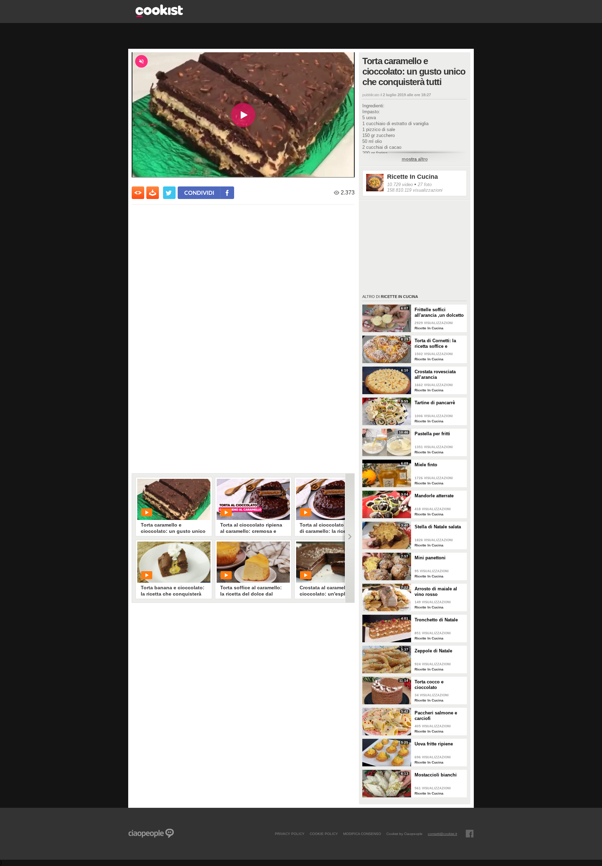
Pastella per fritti (432, 433)
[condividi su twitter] (169, 192)
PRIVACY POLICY (289, 833)
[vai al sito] (159, 15)
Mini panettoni (430, 557)
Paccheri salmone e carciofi (436, 715)
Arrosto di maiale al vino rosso (436, 591)
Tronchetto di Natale (436, 619)
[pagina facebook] (469, 833)
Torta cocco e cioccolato (429, 684)
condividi (199, 192)
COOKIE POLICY (324, 833)
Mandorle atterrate (434, 495)
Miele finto (426, 464)
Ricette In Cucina (412, 176)
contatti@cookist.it (442, 833)
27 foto (425, 184)
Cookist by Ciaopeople (404, 833)
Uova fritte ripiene (434, 743)
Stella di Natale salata (438, 526)
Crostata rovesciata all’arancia (435, 374)
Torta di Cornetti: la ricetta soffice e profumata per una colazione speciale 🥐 (438, 343)
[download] (152, 192)
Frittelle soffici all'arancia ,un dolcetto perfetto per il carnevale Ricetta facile (439, 312)
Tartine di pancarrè (435, 402)
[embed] (138, 192)
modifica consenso (362, 833)
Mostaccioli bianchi (436, 774)
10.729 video (400, 184)
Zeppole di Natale (433, 650)
